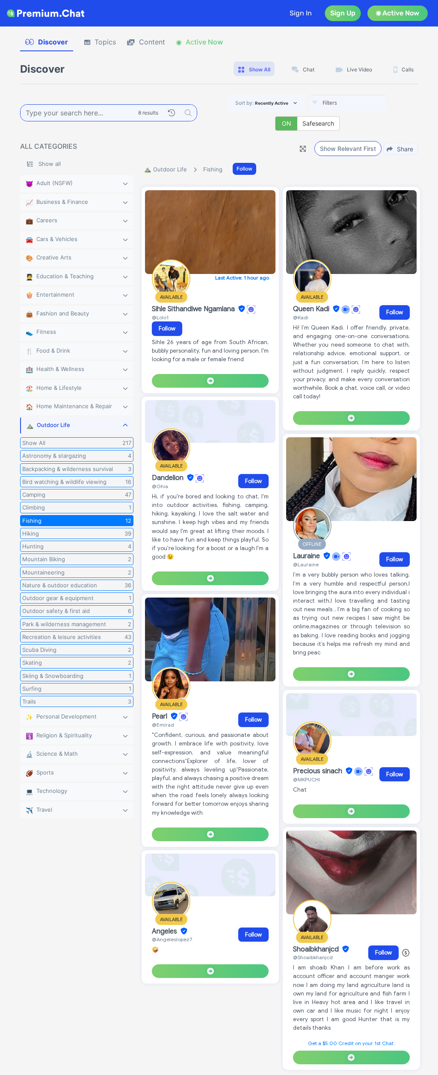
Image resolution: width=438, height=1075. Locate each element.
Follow (244, 168)
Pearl (160, 716)
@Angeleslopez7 (172, 939)
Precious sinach (318, 771)
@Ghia (160, 486)
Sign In (301, 13)
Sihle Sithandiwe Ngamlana (194, 309)
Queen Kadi (312, 309)
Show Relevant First (348, 148)
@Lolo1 (160, 317)
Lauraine (307, 556)
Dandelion (168, 478)
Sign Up (342, 13)
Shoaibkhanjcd (316, 949)
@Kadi (300, 317)
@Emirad (163, 725)
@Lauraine (306, 564)
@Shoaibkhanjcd (313, 957)
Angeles (165, 931)
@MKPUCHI (306, 779)
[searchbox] (361, 103)
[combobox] (348, 103)
